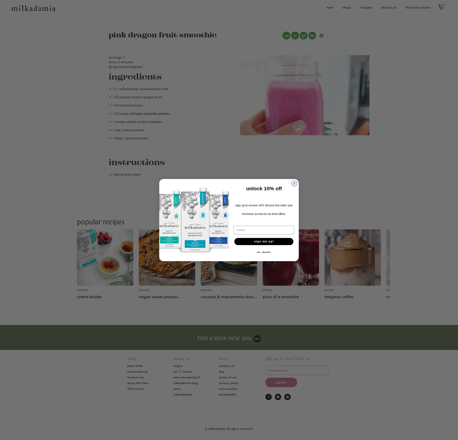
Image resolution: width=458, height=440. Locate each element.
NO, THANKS (264, 252)
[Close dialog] (294, 183)
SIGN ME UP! (264, 241)
